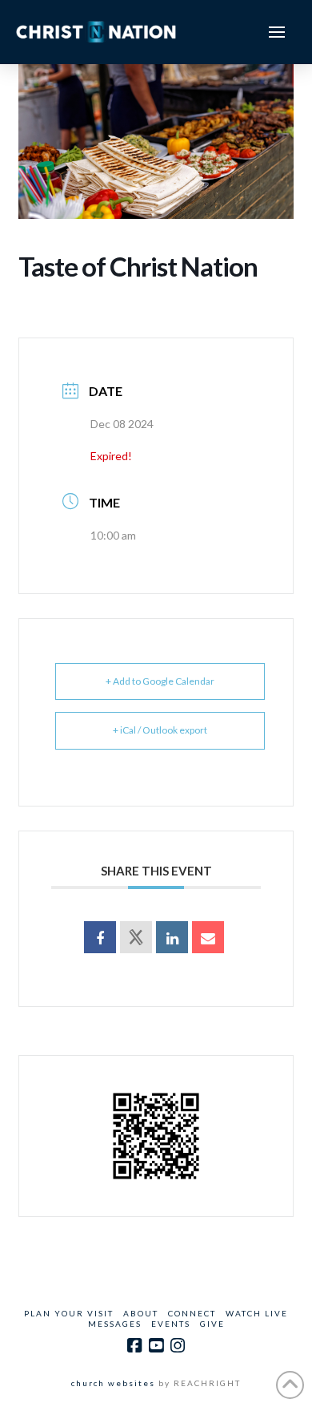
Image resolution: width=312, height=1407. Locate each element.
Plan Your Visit (69, 1313)
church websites (113, 1383)
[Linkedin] (172, 937)
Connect (192, 1313)
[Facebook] (134, 1345)
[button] (277, 32)
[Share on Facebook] (100, 937)
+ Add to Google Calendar (160, 681)
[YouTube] (156, 1345)
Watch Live (257, 1313)
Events (170, 1323)
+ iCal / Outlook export (160, 730)
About (140, 1313)
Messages (115, 1323)
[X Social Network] (136, 937)
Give (212, 1323)
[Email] (208, 937)
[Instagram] (177, 1345)
